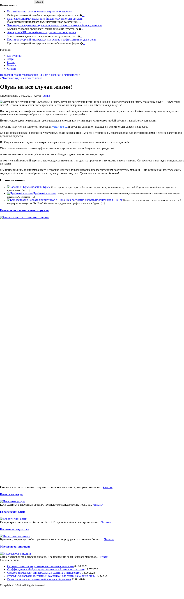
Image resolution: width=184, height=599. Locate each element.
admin (46, 95)
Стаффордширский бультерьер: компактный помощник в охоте (45, 569)
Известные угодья (11, 494)
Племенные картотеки (14, 529)
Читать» (107, 487)
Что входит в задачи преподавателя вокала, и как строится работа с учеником (54, 25)
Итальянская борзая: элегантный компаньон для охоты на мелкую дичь (51, 575)
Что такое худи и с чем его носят (22, 78)
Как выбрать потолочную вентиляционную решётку (39, 11)
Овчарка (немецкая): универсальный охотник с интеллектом (44, 572)
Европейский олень (12, 511)
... (83, 15)
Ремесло (12, 65)
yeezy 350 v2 (60, 126)
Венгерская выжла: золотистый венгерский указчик (39, 579)
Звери (10, 58)
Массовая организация (15, 546)
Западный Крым (40, 186)
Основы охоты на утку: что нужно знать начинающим (40, 566)
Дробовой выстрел (44, 193)
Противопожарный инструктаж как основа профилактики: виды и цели (51, 39)
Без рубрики (14, 55)
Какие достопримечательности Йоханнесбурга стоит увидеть (44, 18)
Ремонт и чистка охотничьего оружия (24, 210)
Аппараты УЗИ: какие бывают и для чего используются (41, 32)
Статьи (11, 68)
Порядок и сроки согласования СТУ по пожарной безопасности (39, 74)
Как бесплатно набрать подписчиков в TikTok (94, 199)
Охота (11, 62)
